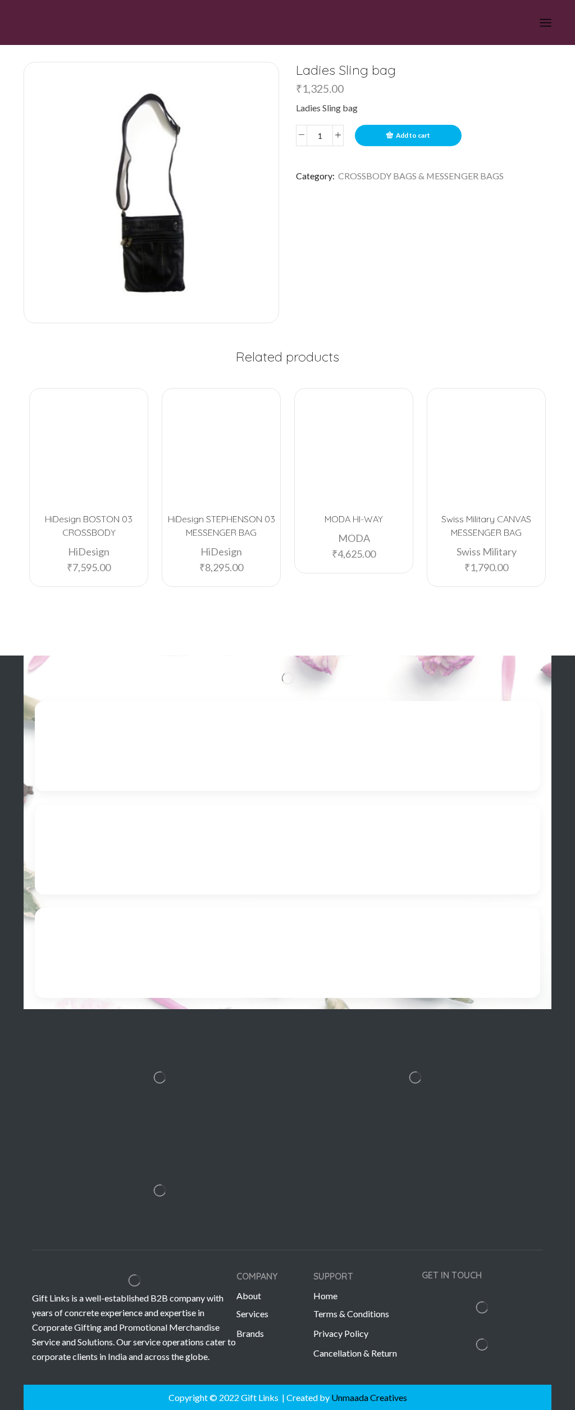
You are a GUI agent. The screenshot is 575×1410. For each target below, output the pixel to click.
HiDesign (88, 551)
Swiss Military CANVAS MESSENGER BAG (486, 525)
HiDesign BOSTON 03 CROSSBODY (89, 525)
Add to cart (413, 135)
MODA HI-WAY (354, 519)
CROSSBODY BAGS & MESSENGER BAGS (421, 175)
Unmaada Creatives (369, 1397)
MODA (354, 538)
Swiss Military (487, 551)
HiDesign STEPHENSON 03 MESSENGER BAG (221, 525)
